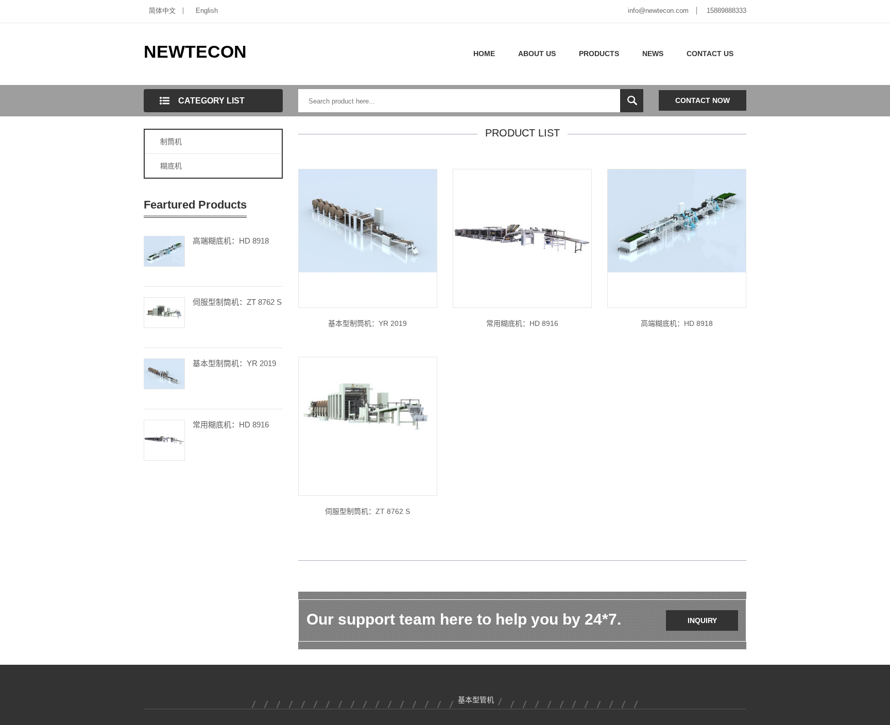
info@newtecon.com (658, 10)
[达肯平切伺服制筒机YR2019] (368, 220)
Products (599, 53)
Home (484, 53)
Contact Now (702, 100)
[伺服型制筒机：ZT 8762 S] (164, 311)
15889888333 (726, 10)
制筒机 (171, 141)
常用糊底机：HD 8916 (231, 424)
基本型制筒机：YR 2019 (234, 363)
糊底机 (171, 166)
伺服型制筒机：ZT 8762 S (237, 302)
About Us (537, 53)
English (207, 10)
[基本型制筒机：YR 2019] (164, 373)
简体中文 (162, 10)
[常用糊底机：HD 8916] (164, 439)
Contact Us (710, 53)
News (652, 53)
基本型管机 (476, 700)
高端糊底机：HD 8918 (231, 240)
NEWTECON (195, 51)
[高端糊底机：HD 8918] (164, 250)
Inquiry (702, 620)
